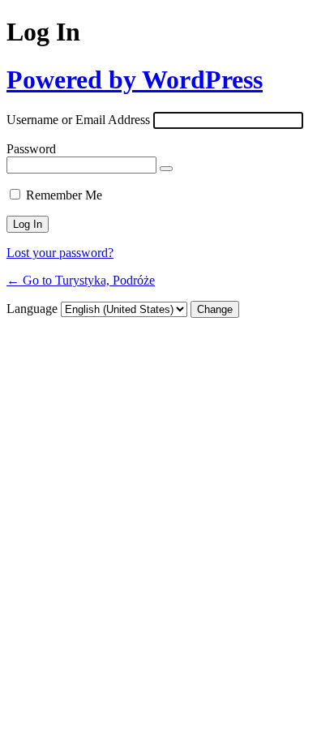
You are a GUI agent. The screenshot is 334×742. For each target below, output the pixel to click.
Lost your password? (59, 252)
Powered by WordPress (134, 79)
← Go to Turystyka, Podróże (80, 280)
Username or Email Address (78, 120)
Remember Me (64, 195)
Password (31, 149)
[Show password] (166, 168)
